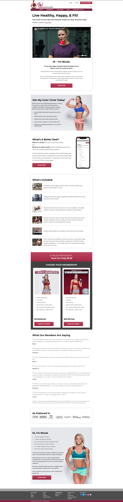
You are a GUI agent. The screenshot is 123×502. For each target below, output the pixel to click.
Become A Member (86, 2)
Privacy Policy (70, 495)
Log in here (48, 22)
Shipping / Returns (47, 497)
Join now (61, 85)
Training (32, 495)
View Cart (45, 495)
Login (76, 2)
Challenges (60, 9)
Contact (69, 494)
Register (57, 495)
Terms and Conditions (72, 497)
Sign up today (44, 324)
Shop (68, 9)
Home (32, 494)
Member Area (58, 494)
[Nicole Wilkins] (45, 8)
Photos (32, 497)
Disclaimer (70, 498)
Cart (71, 2)
